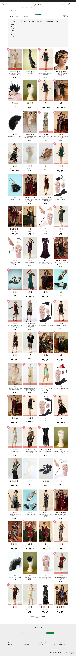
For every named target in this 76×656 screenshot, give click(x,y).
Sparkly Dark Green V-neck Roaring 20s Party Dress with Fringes (61, 105)
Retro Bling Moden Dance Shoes (46, 167)
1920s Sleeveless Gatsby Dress (30, 262)
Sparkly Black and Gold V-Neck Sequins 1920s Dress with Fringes (14, 168)
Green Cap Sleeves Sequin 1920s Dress (61, 231)
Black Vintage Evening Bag (15, 199)
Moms (24, 7)
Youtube (10, 642)
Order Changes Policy (27, 646)
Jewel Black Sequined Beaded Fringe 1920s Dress (46, 105)
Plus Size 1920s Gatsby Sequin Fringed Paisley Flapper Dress (30, 546)
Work (33, 7)
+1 (19, 71)
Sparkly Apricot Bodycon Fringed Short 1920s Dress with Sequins (30, 137)
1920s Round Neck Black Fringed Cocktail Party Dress (15, 515)
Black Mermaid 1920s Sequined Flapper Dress (46, 609)
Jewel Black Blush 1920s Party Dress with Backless (61, 137)
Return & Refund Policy (43, 642)
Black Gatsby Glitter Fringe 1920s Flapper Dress (61, 263)
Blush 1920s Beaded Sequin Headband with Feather (30, 168)
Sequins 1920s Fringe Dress (61, 325)
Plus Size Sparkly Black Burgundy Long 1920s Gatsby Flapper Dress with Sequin (45, 263)
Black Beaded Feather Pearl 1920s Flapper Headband (30, 105)
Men (48, 7)
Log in (65, 4)
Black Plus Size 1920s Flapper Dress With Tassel (30, 231)
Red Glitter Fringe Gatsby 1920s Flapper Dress (15, 231)
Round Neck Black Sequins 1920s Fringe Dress (45, 74)
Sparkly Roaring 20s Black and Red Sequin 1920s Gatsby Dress (45, 200)
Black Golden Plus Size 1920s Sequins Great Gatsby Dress (61, 357)
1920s (29, 7)
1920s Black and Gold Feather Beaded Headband (61, 74)
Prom (12, 34)
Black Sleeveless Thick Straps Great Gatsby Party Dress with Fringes (15, 357)
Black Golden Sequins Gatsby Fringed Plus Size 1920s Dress (45, 357)
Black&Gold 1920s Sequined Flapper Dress (15, 483)
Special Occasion (14, 40)
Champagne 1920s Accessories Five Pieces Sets (45, 231)
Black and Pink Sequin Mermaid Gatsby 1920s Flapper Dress (15, 546)
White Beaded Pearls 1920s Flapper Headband (61, 452)
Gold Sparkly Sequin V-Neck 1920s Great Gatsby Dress (30, 326)
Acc (62, 7)
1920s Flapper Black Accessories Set (46, 325)
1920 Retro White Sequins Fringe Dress (15, 452)
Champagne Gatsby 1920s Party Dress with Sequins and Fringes (15, 74)
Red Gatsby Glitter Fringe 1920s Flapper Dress (61, 515)
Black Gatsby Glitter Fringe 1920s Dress (45, 452)
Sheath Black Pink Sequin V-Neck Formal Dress (45, 515)
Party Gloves (30, 73)
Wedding (43, 7)
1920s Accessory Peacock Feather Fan (14, 578)
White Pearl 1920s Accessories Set (45, 577)
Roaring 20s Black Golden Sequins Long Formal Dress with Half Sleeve (61, 420)
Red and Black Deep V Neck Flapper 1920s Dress (15, 326)
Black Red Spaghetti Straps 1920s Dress (14, 420)
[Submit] (3, 3)
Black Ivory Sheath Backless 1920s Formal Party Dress (45, 137)
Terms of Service (41, 646)
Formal (12, 26)
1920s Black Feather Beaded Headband (30, 578)
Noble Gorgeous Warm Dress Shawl (30, 356)
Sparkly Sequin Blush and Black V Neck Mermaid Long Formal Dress (61, 546)
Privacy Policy (41, 644)
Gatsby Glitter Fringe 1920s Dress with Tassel (30, 200)
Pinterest (10, 644)
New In (12, 24)
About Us (25, 642)
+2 (19, 481)
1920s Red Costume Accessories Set (61, 388)
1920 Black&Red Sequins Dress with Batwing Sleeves (15, 609)
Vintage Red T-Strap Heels (30, 514)
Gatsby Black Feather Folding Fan (14, 136)
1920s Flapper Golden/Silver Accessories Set (14, 263)
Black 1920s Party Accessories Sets (61, 199)
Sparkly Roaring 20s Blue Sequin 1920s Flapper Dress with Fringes (61, 609)
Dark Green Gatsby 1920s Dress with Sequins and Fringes (61, 168)
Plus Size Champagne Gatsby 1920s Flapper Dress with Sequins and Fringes (15, 389)
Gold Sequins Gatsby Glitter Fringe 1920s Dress (30, 452)
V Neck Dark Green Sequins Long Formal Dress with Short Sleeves (30, 294)
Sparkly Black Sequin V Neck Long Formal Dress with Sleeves (45, 294)
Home (9, 10)
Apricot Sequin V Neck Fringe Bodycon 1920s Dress (30, 609)
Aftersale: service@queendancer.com (61, 642)
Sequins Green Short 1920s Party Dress (45, 389)
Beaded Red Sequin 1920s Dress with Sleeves (61, 578)
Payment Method (26, 644)
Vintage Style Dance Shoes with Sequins (46, 483)
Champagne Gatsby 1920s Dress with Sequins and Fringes (30, 389)
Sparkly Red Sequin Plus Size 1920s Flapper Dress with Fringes (46, 546)
